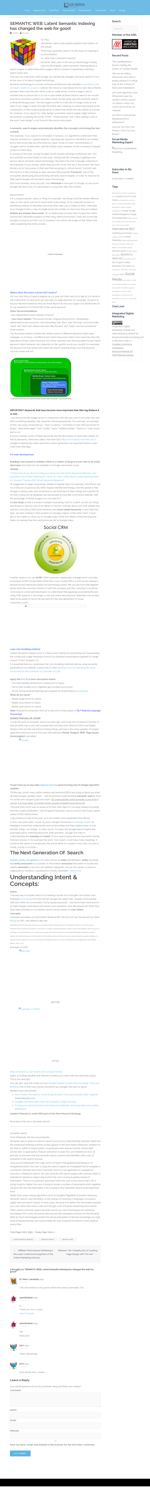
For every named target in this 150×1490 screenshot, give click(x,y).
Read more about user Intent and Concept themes (36, 1071)
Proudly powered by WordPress (24, 1482)
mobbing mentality (118, 237)
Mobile (112, 10)
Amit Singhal (26, 899)
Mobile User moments (119, 244)
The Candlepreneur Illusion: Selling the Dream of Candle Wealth (125, 65)
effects (123, 207)
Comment (16, 1390)
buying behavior (123, 200)
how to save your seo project (120, 225)
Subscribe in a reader (123, 178)
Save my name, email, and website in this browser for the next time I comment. (52, 1444)
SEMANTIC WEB (67, 1239)
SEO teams (127, 266)
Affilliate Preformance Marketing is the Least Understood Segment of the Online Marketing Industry (33, 1254)
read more (75, 870)
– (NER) (27, 860)
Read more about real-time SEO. (78, 439)
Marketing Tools (39, 10)
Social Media (54, 10)
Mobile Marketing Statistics (129, 240)
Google (124, 211)
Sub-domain (132, 284)
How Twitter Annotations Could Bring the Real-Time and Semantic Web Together (56, 1094)
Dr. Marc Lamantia (29, 1279)
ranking (130, 247)
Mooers (13, 920)
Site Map (122, 10)
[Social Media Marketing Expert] (126, 155)
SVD (23, 679)
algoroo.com (47, 785)
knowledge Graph (80, 822)
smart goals (124, 269)
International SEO (85, 10)
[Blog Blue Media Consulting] (75, 5)
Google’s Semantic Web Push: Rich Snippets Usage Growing (45, 1101)
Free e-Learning (69, 10)
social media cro (127, 280)
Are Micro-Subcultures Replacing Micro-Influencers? (124, 118)
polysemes (82, 691)
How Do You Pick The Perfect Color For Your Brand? (123, 130)
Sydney (55, 1482)
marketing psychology (122, 233)
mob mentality (122, 247)
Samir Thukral (26, 1313)
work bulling (125, 295)
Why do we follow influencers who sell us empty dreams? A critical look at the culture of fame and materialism (124, 80)
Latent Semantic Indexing (23, 1239)
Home (27, 10)
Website (14, 1430)
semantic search (47, 1239)
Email (13, 1420)
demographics (116, 207)
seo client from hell (129, 259)
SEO (120, 258)
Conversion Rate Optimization (126, 203)
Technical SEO (100, 10)
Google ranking (132, 218)
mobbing (135, 233)
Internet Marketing (52, 17)
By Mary (25, 33)
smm (122, 274)
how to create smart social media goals (124, 221)
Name (14, 1410)
